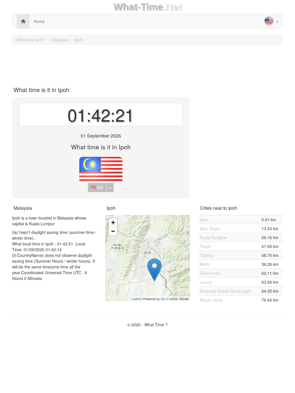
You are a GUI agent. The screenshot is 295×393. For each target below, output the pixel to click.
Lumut (205, 282)
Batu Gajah (210, 228)
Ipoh (78, 40)
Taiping (206, 255)
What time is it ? (31, 40)
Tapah (205, 246)
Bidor (204, 264)
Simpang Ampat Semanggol (225, 291)
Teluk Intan (210, 273)
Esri (163, 298)
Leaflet (136, 298)
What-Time (138, 6)
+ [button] (113, 222)
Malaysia (60, 40)
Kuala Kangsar (213, 237)
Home (39, 21)
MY (99, 187)
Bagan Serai (211, 300)
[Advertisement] (147, 64)
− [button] (113, 231)
